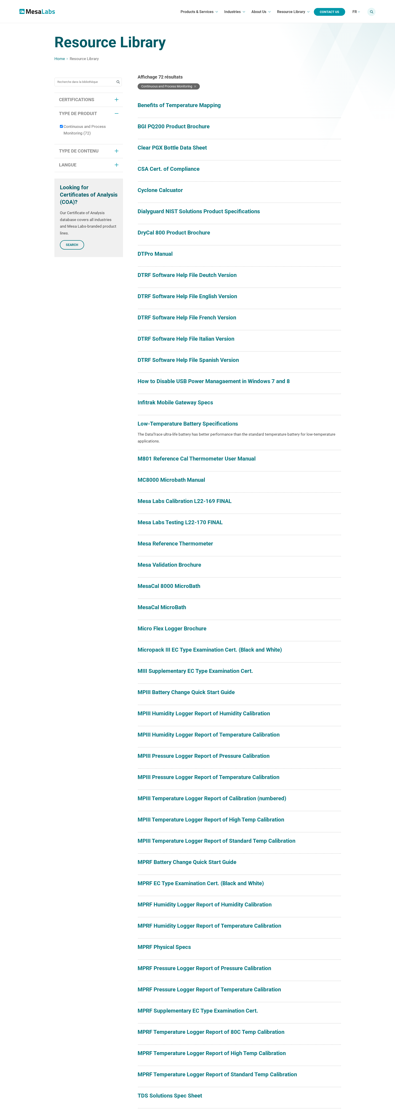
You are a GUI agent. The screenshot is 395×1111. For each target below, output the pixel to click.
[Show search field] (371, 12)
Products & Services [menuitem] (197, 12)
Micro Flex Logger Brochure (172, 628)
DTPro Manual (155, 254)
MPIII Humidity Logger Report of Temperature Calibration (209, 735)
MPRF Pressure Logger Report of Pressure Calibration (204, 968)
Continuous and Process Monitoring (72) (85, 130)
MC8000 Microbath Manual (171, 480)
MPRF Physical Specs (164, 947)
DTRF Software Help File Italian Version (186, 339)
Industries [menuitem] (232, 12)
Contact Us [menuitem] (329, 12)
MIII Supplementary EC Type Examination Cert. (195, 671)
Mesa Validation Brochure (169, 565)
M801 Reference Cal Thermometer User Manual (197, 458)
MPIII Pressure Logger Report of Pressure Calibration (204, 756)
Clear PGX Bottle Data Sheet (172, 148)
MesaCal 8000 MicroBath (169, 586)
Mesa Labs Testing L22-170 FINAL (180, 522)
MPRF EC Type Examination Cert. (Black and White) (201, 883)
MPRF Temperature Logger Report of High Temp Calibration (212, 1053)
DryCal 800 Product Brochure (174, 232)
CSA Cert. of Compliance (169, 169)
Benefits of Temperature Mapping (179, 105)
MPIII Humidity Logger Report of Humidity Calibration (204, 713)
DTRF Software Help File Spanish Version (188, 360)
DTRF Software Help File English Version (187, 296)
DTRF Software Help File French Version (187, 317)
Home (59, 58)
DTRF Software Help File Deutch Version (187, 275)
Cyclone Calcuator (160, 190)
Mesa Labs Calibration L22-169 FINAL (185, 501)
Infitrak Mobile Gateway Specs (175, 402)
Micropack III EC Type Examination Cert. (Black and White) (210, 650)
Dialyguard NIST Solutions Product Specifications (199, 211)
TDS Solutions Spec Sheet (170, 1096)
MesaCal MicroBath (162, 607)
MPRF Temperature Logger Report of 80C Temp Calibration (211, 1032)
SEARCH (72, 245)
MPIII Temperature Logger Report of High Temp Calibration (211, 819)
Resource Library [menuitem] (291, 12)
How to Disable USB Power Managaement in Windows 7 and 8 (214, 381)
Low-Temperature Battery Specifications (188, 424)
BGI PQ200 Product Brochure (174, 126)
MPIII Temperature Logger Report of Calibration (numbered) (212, 798)
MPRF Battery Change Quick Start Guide (187, 862)
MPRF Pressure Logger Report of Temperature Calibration (209, 989)
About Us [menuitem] (258, 12)
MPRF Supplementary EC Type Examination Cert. (198, 1011)
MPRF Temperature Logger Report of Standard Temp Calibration (217, 1074)
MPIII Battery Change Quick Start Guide (186, 692)
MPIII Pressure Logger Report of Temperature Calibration (208, 777)
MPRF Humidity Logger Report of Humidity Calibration (205, 904)
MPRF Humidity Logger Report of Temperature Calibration (209, 926)
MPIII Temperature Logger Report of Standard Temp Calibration (216, 841)
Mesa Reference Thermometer (175, 543)
